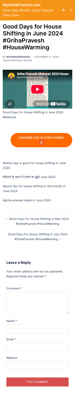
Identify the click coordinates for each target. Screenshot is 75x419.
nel (41, 137)
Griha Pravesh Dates (17, 60)
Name (11, 321)
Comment (14, 288)
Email (11, 339)
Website (11, 358)
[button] (63, 10)
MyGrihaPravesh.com (22, 5)
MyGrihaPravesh (18, 56)
